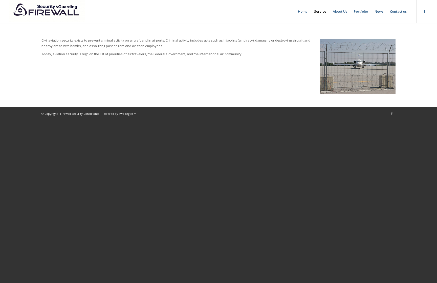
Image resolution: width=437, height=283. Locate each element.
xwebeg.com (127, 114)
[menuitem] (303, 11)
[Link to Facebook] (424, 11)
